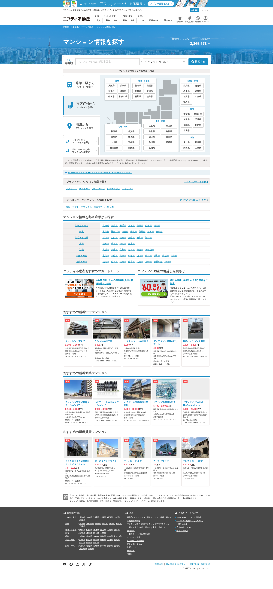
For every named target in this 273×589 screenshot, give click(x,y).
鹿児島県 (158, 261)
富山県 (131, 237)
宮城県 (131, 225)
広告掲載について (184, 527)
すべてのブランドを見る (196, 181)
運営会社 (159, 564)
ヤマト (75, 207)
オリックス (86, 207)
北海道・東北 (81, 225)
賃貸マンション (138, 517)
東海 (81, 243)
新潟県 (106, 237)
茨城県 (142, 231)
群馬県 (159, 231)
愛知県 (106, 243)
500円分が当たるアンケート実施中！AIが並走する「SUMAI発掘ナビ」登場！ (100, 172)
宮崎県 (148, 261)
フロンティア (98, 188)
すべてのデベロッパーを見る (194, 200)
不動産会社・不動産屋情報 (138, 534)
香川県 (157, 255)
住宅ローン (131, 547)
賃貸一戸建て (166, 517)
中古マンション (163, 524)
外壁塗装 (131, 550)
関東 (81, 231)
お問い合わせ (182, 524)
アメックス (71, 188)
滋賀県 (131, 249)
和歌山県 (149, 249)
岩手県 (123, 225)
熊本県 (131, 261)
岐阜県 (114, 243)
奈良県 (140, 249)
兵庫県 (114, 249)
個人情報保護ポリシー (177, 564)
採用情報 (205, 564)
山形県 (148, 225)
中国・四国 (81, 255)
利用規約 (194, 564)
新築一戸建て (145, 527)
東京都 (106, 231)
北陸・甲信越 (81, 237)
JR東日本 (109, 207)
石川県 (140, 237)
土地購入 (131, 531)
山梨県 (114, 237)
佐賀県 (114, 261)
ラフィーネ (84, 188)
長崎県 (123, 261)
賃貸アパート (152, 517)
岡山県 (114, 255)
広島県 (106, 255)
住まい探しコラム (134, 544)
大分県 (140, 261)
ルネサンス (127, 188)
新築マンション (148, 524)
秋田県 (140, 225)
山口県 (140, 255)
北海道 (106, 225)
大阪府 (106, 249)
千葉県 (133, 231)
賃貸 (129, 517)
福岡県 (106, 261)
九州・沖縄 (81, 261)
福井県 (148, 237)
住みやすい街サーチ (135, 541)
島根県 (131, 255)
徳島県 (148, 255)
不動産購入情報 (133, 521)
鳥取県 (123, 255)
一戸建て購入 (132, 527)
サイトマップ (182, 531)
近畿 (81, 249)
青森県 (114, 225)
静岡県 (123, 243)
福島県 (157, 225)
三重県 (131, 243)
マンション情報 (133, 537)
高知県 (174, 255)
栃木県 (150, 231)
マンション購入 (133, 524)
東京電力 (98, 207)
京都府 (123, 249)
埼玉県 (125, 231)
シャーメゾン (113, 188)
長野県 (123, 237)
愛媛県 (165, 255)
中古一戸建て (158, 527)
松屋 (68, 207)
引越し (130, 554)
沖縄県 (167, 261)
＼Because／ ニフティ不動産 (189, 517)
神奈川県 (115, 231)
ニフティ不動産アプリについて (189, 521)
